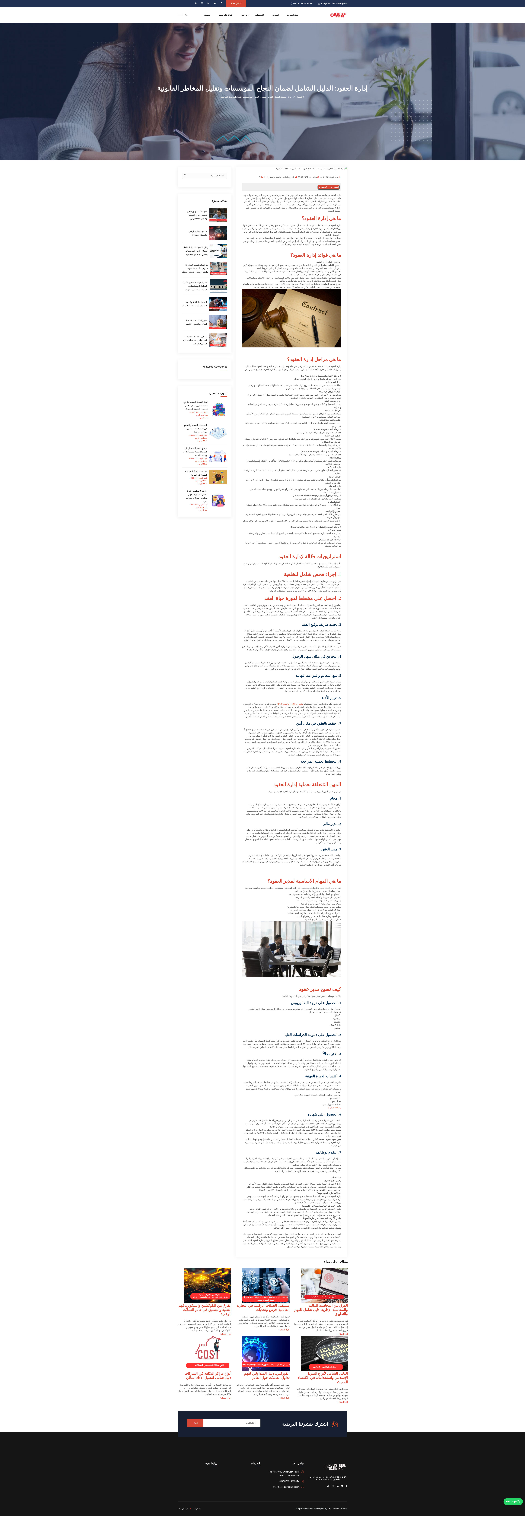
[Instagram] (202, 3)
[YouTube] (195, 3)
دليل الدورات (292, 15)
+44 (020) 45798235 (289, 1481)
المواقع (275, 15)
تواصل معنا (236, 3)
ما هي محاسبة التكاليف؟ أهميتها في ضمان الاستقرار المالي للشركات (195, 340)
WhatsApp (511, 1501)
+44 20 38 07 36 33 (302, 3)
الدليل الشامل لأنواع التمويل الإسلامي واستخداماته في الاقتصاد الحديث (323, 1377)
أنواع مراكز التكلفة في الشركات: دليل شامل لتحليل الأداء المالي (207, 1375)
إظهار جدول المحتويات (328, 187)
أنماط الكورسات (226, 15)
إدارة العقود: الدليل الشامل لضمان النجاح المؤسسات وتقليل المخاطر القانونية (195, 251)
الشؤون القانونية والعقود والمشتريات (280, 177)
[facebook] (221, 3)
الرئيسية (300, 97)
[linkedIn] (208, 3)
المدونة (207, 15)
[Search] (185, 175)
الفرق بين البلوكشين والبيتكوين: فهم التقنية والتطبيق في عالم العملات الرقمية (205, 1309)
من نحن (243, 15)
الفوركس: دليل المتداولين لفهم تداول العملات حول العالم (267, 1375)
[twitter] (214, 3)
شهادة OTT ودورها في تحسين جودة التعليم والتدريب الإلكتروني (197, 215)
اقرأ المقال (342, 1334)
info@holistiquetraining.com (334, 3)
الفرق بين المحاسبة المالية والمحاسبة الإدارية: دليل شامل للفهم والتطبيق (321, 1309)
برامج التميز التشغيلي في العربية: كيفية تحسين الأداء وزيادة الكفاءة (195, 452)
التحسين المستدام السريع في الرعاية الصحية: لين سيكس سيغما (195, 428)
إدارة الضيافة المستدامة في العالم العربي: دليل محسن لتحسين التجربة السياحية (195, 405)
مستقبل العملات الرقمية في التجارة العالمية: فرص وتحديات (263, 1307)
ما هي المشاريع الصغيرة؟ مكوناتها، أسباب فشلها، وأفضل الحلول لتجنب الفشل (195, 268)
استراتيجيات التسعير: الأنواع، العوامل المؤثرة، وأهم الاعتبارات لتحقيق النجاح (195, 286)
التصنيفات (259, 15)
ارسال (195, 1423)
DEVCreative (333, 1508)
